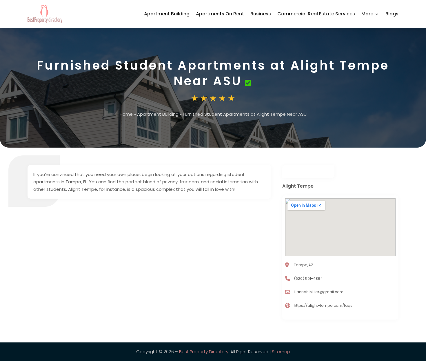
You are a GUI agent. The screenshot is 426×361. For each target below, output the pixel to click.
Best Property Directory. (204, 352)
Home (126, 114)
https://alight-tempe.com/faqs (323, 305)
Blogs (391, 13)
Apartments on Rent (220, 13)
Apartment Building (167, 13)
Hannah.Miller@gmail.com (318, 292)
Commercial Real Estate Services (316, 13)
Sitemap (281, 352)
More (367, 13)
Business (260, 13)
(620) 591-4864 (308, 278)
